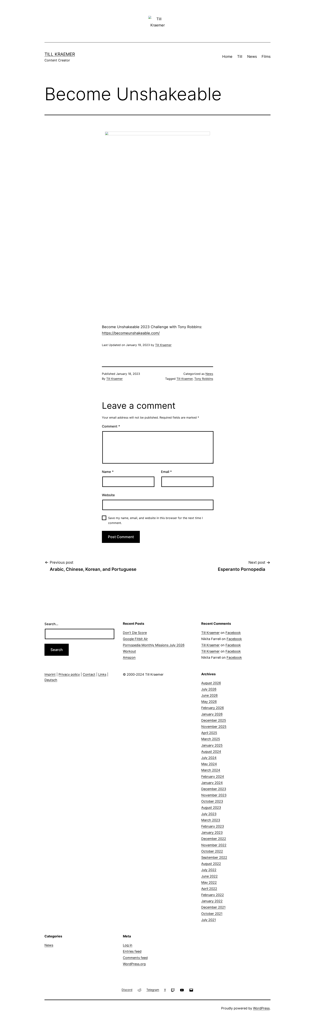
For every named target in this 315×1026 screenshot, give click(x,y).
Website (108, 495)
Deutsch (50, 680)
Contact (89, 674)
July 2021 (208, 920)
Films (266, 56)
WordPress (261, 1008)
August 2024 (211, 751)
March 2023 (210, 820)
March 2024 (210, 770)
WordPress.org (134, 964)
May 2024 (209, 764)
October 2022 (212, 851)
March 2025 (210, 739)
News (252, 56)
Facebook (233, 633)
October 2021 (211, 914)
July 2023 (208, 814)
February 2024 (212, 776)
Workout (129, 651)
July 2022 (208, 870)
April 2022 (209, 889)
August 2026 (211, 683)
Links (102, 674)
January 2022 (212, 901)
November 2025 (213, 726)
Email (166, 472)
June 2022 (209, 876)
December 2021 (213, 907)
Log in (127, 945)
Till (239, 56)
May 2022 (209, 882)
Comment (111, 426)
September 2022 (214, 857)
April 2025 (209, 733)
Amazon (129, 657)
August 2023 (211, 807)
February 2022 (212, 895)
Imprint (50, 674)
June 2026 (209, 695)
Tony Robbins (203, 378)
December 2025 (213, 720)
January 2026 (212, 714)
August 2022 (211, 864)
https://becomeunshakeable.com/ (131, 333)
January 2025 (212, 745)
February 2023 (212, 826)
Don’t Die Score (135, 633)
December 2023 (213, 789)
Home (227, 56)
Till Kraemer (59, 54)
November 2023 (213, 795)
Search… (51, 624)
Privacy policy (69, 674)
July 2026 (208, 689)
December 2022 (213, 839)
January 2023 (212, 832)
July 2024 (209, 758)
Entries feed (132, 951)
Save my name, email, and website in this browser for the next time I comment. (155, 520)
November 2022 (213, 845)
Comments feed (135, 958)
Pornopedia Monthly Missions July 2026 (153, 645)
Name (108, 472)
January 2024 (212, 783)
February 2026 (212, 708)
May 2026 (209, 702)
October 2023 (212, 801)
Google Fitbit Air (135, 639)
